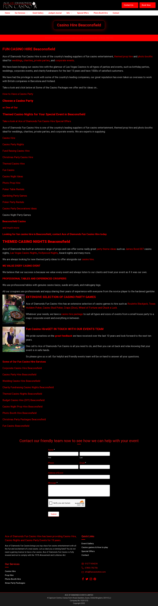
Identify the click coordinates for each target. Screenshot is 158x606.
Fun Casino (8, 170)
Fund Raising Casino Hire (16, 150)
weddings (17, 60)
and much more (10, 227)
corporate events (64, 60)
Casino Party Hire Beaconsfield (19, 374)
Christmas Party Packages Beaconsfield (24, 419)
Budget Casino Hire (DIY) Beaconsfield (23, 400)
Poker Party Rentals (13, 202)
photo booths (145, 56)
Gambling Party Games (14, 195)
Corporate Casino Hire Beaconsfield (22, 368)
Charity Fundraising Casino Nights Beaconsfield (28, 387)
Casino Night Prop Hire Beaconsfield (22, 406)
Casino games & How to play (94, 547)
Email (83, 463)
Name (51, 450)
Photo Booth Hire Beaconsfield (19, 413)
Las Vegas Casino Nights (23, 252)
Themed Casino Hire (13, 163)
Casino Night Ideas (12, 176)
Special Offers (88, 551)
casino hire (88, 259)
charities (28, 60)
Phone (51, 463)
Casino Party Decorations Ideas (19, 208)
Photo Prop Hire (11, 182)
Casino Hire (8, 138)
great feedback (63, 335)
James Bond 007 (134, 249)
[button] (130, 5)
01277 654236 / (91, 38)
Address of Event (55, 473)
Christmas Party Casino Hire (17, 157)
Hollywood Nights (48, 252)
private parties (42, 60)
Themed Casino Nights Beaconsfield (22, 393)
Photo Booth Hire (13, 579)
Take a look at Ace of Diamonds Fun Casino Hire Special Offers (36, 121)
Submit (53, 514)
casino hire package (72, 314)
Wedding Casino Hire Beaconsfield (21, 380)
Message (52, 483)
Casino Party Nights (13, 144)
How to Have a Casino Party (17, 93)
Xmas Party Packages (15, 583)
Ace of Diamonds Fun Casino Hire (81, 234)
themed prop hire (123, 56)
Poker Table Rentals (13, 189)
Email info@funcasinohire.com (60, 38)
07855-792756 (106, 38)
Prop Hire (9, 575)
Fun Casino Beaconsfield (15, 425)
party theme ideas (107, 249)
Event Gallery (87, 543)
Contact (85, 555)
